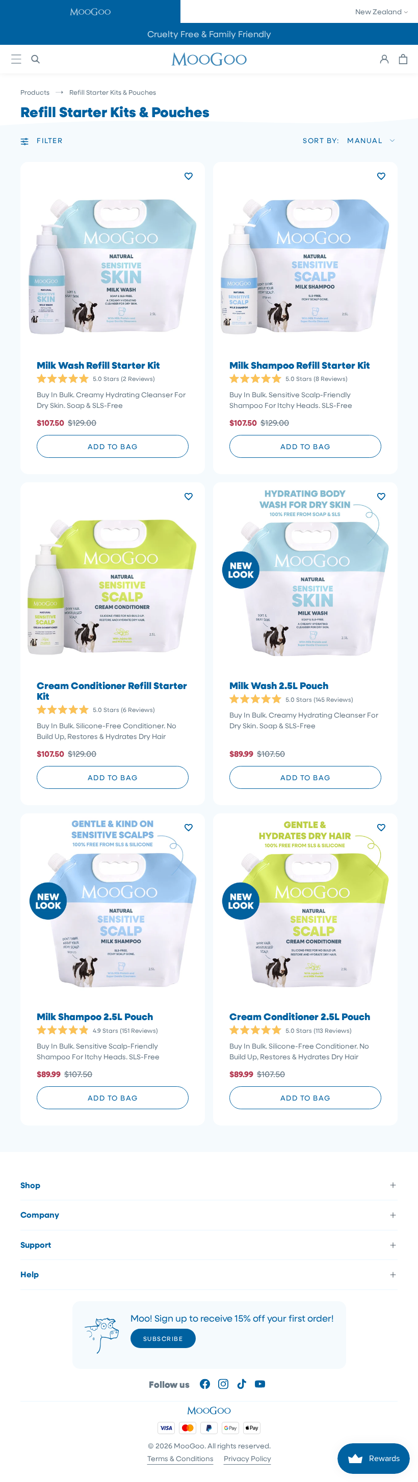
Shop (30, 1185)
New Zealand (379, 11)
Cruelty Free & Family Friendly (209, 34)
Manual (364, 140)
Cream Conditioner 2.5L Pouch (299, 1016)
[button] (90, 11)
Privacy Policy (247, 1458)
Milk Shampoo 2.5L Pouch (95, 1016)
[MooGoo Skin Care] (209, 59)
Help (29, 1274)
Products (34, 92)
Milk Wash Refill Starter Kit (98, 365)
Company (39, 1214)
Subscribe (163, 1338)
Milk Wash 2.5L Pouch (278, 685)
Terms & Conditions (180, 1458)
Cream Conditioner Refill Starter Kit (112, 691)
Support (35, 1244)
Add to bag (113, 446)
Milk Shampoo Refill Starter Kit (299, 365)
